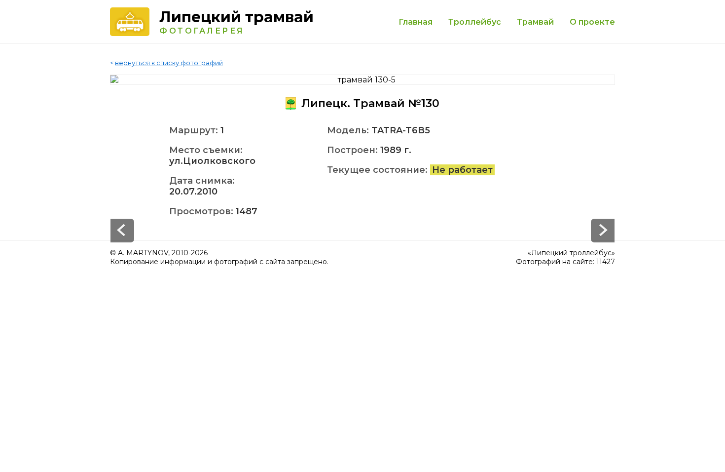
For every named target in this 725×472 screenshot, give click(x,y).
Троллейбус (474, 22)
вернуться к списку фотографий (169, 63)
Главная (416, 22)
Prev (603, 230)
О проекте (592, 22)
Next (122, 230)
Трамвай (535, 22)
